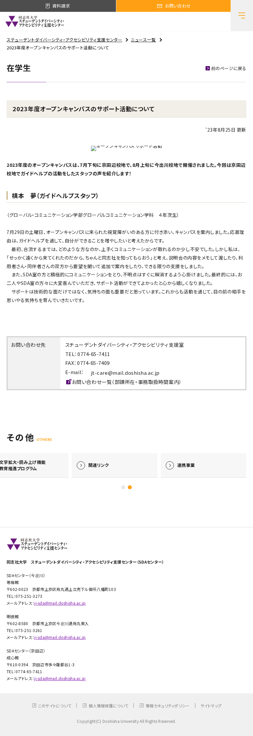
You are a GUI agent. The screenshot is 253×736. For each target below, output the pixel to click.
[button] (123, 487)
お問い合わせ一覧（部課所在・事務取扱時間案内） (127, 381)
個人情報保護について (108, 705)
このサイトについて (54, 705)
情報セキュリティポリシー (167, 705)
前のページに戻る (228, 68)
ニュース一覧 (143, 40)
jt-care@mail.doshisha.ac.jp (125, 372)
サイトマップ (211, 705)
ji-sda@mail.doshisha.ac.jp (60, 603)
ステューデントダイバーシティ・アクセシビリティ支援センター (64, 40)
